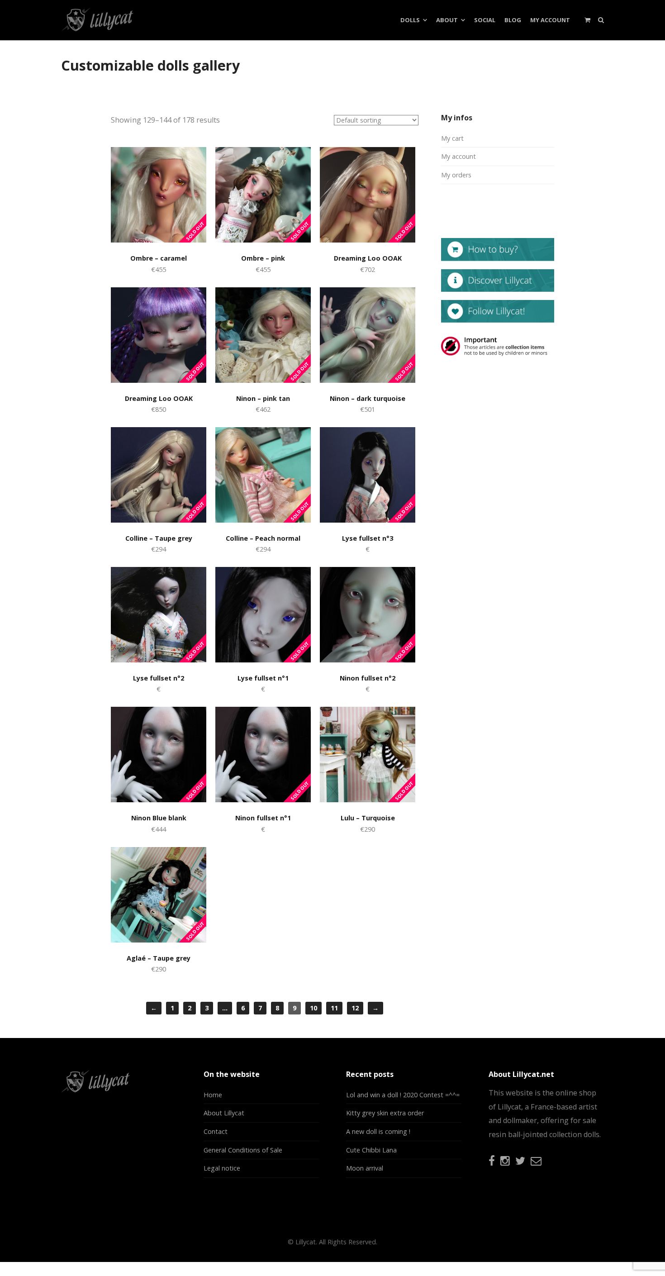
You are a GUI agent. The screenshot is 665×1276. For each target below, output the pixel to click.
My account (458, 156)
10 (313, 1008)
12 (355, 1008)
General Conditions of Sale (243, 1150)
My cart (452, 138)
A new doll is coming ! (378, 1131)
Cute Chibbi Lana (371, 1150)
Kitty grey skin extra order (385, 1113)
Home (213, 1094)
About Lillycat (224, 1113)
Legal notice (222, 1168)
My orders (456, 175)
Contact (216, 1131)
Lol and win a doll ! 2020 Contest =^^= (403, 1094)
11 (334, 1008)
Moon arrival (364, 1168)
